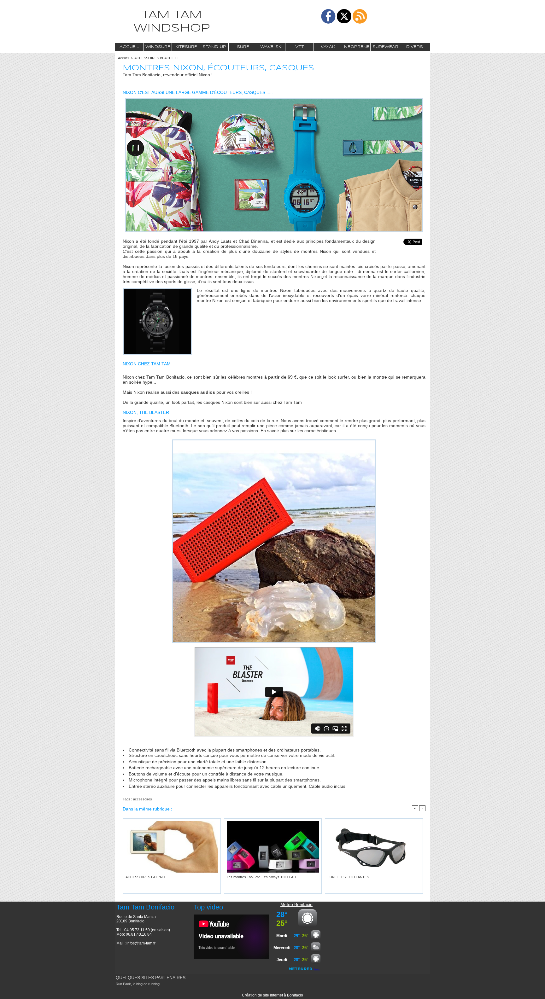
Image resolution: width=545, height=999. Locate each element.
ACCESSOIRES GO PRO (145, 877)
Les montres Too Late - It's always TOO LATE (262, 877)
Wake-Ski (271, 47)
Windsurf (157, 47)
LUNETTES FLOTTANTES (348, 877)
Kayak (328, 47)
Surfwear (385, 47)
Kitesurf (186, 47)
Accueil (129, 47)
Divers (414, 47)
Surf (243, 47)
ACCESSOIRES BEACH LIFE (157, 58)
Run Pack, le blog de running (138, 984)
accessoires (142, 799)
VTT (299, 47)
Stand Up (214, 47)
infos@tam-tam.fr (140, 943)
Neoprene (357, 47)
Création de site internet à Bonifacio (272, 995)
